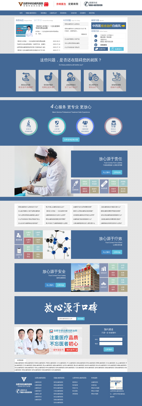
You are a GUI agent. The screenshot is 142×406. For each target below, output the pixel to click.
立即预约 (108, 349)
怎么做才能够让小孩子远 (72, 39)
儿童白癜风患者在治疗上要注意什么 (84, 223)
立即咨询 (117, 172)
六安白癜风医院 (80, 367)
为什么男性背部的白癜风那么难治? (28, 215)
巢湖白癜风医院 (81, 363)
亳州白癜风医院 (89, 367)
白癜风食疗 (38, 391)
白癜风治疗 (53, 13)
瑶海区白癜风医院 (39, 363)
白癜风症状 (38, 382)
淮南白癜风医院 (29, 367)
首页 (21, 13)
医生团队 (75, 391)
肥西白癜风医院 (101, 363)
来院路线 (75, 394)
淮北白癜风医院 (19, 367)
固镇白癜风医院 (37, 365)
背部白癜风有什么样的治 (72, 24)
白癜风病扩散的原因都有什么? (82, 219)
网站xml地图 (95, 391)
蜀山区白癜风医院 (79, 365)
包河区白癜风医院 (67, 365)
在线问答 (73, 13)
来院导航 (92, 13)
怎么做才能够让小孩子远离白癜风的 (29, 211)
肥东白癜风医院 (91, 363)
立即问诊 (117, 252)
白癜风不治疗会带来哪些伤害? (82, 207)
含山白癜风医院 (120, 363)
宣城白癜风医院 (109, 367)
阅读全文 (84, 34)
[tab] (75, 24)
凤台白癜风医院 (47, 365)
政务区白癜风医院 (90, 365)
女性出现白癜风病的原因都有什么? (111, 215)
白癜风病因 (38, 385)
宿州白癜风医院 (60, 367)
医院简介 (75, 382)
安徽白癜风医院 (31, 13)
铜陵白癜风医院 (122, 365)
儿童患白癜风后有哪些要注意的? (111, 219)
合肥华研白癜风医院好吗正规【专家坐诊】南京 (31, 47)
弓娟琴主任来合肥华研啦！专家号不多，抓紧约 (31, 44)
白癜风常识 (38, 397)
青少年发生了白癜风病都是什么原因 (56, 223)
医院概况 (43, 13)
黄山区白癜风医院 (101, 365)
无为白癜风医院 (110, 363)
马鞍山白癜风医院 (39, 367)
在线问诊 (94, 385)
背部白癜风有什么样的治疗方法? (28, 207)
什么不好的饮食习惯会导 (72, 47)
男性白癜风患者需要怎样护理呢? (55, 219)
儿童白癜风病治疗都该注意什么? (111, 207)
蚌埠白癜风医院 (50, 367)
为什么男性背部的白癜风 (72, 43)
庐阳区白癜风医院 (50, 363)
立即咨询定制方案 (71, 139)
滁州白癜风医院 (70, 367)
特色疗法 (75, 388)
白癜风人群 (38, 394)
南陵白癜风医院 (57, 365)
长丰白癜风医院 (61, 363)
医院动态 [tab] (24, 20)
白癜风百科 (38, 399)
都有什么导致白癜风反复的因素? (83, 211)
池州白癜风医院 (99, 367)
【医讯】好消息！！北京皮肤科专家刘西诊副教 (48, 27)
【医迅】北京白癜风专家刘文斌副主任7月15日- (31, 50)
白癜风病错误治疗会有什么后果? (55, 215)
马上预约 (106, 172)
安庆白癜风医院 (112, 365)
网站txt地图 (94, 394)
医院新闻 (63, 13)
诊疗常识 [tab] (43, 20)
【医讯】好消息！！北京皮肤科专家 (56, 211)
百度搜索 (80, 319)
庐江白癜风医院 (71, 363)
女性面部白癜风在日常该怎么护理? (83, 215)
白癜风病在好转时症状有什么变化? (111, 223)
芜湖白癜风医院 (119, 367)
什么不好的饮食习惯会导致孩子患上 (29, 219)
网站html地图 (95, 388)
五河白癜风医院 (28, 365)
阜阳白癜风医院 (29, 363)
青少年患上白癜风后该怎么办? (55, 207)
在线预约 (83, 13)
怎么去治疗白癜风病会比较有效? (28, 223)
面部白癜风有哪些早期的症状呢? (111, 211)
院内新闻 (75, 385)
